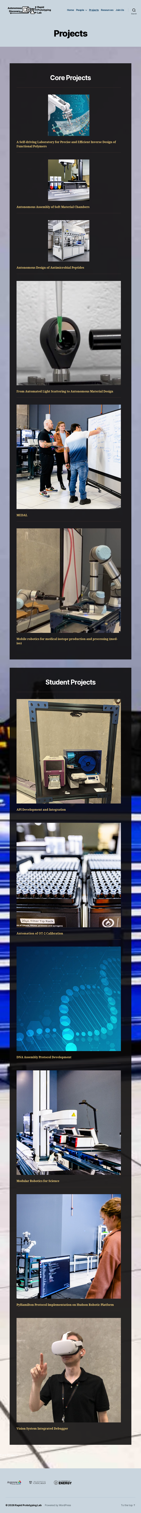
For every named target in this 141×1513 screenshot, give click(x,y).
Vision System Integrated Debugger (42, 1429)
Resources (107, 10)
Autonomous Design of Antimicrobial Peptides (50, 268)
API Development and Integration (41, 810)
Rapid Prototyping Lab (28, 1505)
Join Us (120, 10)
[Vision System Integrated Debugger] (69, 1370)
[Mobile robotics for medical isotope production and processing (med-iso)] (69, 581)
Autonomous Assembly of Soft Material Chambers (53, 207)
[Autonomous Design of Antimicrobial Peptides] (68, 241)
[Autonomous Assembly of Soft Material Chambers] (68, 180)
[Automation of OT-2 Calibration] (69, 875)
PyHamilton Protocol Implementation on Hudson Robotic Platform (65, 1305)
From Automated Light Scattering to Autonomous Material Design (65, 391)
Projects (94, 10)
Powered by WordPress (58, 1505)
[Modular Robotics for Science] (69, 1123)
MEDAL (22, 515)
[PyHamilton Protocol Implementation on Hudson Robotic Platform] (69, 1247)
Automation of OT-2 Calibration (40, 933)
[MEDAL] (69, 457)
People (80, 10)
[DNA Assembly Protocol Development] (69, 999)
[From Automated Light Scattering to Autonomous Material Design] (69, 333)
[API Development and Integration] (69, 751)
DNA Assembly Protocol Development (44, 1057)
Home (70, 10)
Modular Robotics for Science (38, 1181)
